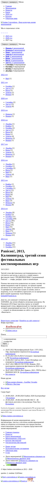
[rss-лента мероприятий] (33, 456)
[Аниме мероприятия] (12, 416)
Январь (8, 94)
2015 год (4, 180)
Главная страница (12, 432)
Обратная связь (11, 18)
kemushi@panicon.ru (8, 296)
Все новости (10, 374)
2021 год (4, 82)
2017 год (4, 144)
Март (7, 176)
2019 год (4, 110)
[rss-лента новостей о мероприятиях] (28, 461)
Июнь (7, 134)
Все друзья (5, 388)
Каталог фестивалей (13, 440)
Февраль (8, 114)
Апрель (8, 92)
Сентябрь (9, 102)
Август (8, 88)
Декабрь (8, 124)
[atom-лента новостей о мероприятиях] (15, 463)
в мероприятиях (10, 339)
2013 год (4, 239)
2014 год (4, 209)
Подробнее (10, 398)
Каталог (8, 16)
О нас (7, 453)
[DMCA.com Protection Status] (11, 465)
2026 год (8, 14)
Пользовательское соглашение (17, 448)
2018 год (4, 120)
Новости (8, 10)
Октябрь (8, 86)
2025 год (8, 36)
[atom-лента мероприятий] (17, 459)
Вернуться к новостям (9, 321)
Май (7, 79)
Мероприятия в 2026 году (15, 438)
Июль (7, 90)
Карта (7, 12)
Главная (8, 6)
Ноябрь (8, 126)
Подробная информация (19, 358)
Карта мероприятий (13, 436)
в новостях (8, 341)
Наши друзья (10, 446)
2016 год (4, 160)
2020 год (4, 98)
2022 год (4, 75)
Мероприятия (10, 8)
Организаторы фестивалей (15, 443)
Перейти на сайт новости (29, 321)
